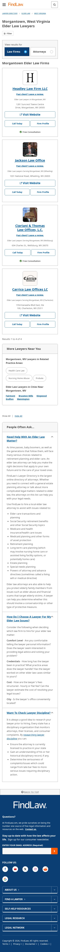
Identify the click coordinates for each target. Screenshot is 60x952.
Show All (6, 416)
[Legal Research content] (54, 918)
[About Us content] (54, 890)
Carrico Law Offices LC (30, 289)
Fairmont (10, 395)
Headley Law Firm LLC (30, 88)
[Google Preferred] (5, 879)
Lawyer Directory (9, 13)
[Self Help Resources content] (54, 909)
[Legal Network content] (54, 927)
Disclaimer (30, 944)
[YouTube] (15, 869)
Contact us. (31, 829)
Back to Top (31, 792)
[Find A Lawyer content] (54, 899)
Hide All (18, 416)
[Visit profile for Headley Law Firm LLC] (30, 78)
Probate (39, 378)
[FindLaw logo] (17, 4)
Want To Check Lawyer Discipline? (29, 713)
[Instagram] (35, 869)
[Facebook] (5, 869)
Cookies (44, 944)
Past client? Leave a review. (30, 94)
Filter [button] (9, 33)
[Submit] (54, 851)
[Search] (54, 4)
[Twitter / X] (25, 869)
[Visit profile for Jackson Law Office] (30, 149)
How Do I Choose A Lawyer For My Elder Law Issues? (29, 618)
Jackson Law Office (30, 160)
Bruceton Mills (26, 395)
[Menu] (4, 4)
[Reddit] (45, 869)
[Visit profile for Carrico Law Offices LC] (30, 278)
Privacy (17, 944)
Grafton (10, 399)
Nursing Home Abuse (19, 378)
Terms (5, 944)
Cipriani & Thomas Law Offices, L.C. (30, 227)
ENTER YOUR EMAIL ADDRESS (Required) (22, 845)
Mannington (23, 399)
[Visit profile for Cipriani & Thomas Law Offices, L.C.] (30, 215)
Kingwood (42, 395)
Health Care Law (16, 370)
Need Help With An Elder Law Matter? (26, 438)
